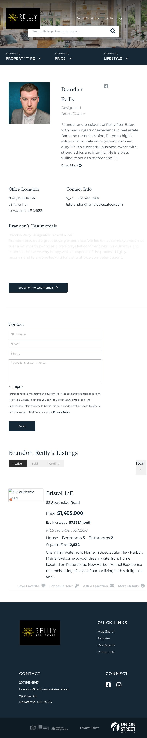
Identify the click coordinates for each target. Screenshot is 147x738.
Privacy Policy (61, 412)
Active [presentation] (18, 463)
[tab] (18, 463)
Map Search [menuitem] (107, 631)
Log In (109, 18)
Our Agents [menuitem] (106, 645)
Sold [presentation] (35, 463)
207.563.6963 (90, 18)
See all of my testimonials (36, 287)
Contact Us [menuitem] (106, 652)
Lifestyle (113, 58)
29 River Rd (35, 699)
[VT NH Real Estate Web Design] (123, 727)
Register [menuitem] (104, 638)
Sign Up (123, 18)
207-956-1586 (88, 198)
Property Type (20, 58)
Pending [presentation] (53, 463)
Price (60, 58)
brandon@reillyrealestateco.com (96, 205)
